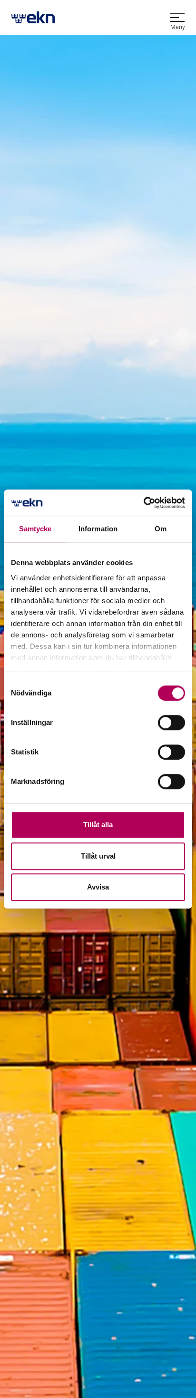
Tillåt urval (98, 856)
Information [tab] (98, 529)
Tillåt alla (98, 825)
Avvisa (98, 887)
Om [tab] (161, 529)
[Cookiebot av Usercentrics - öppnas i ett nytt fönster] (143, 503)
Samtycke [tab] (35, 529)
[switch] (171, 722)
